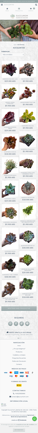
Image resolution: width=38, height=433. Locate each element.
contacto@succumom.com (20, 397)
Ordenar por (5, 51)
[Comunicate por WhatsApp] (34, 419)
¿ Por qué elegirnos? (19, 349)
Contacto (19, 364)
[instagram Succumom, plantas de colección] (10, 323)
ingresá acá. (30, 415)
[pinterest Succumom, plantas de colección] (27, 323)
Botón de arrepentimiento (19, 416)
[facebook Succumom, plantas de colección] (16, 323)
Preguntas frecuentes (19, 358)
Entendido (19, 430)
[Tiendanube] (19, 420)
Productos (19, 352)
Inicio (15, 44)
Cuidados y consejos (19, 355)
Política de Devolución (19, 361)
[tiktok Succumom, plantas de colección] (21, 323)
